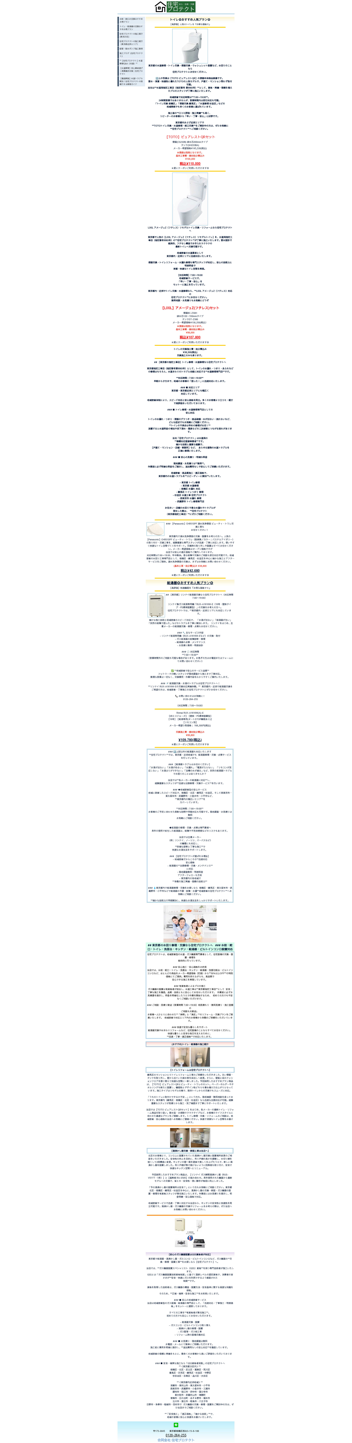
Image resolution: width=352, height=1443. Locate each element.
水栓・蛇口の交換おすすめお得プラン (131, 20)
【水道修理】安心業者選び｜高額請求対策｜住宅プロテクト (131, 71)
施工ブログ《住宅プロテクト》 (131, 54)
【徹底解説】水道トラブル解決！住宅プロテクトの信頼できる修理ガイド (131, 81)
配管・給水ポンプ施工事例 (131, 48)
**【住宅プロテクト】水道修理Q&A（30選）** (131, 62)
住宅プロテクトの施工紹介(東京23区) (131, 35)
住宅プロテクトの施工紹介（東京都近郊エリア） (131, 42)
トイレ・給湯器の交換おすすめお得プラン (131, 28)
